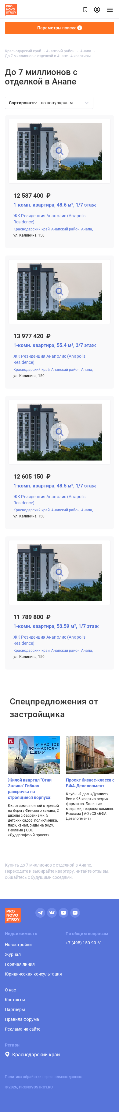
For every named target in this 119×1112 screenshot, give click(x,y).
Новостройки (18, 944)
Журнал (13, 954)
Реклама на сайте (22, 1029)
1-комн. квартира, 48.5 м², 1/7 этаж (54, 486)
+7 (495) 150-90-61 (84, 942)
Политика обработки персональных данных (43, 1077)
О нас (10, 989)
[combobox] (62, 103)
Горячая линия (20, 964)
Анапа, (87, 229)
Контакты (15, 999)
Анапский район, (65, 229)
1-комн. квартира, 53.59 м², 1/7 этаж (56, 626)
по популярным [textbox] (57, 102)
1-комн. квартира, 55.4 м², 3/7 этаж (54, 345)
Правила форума (22, 1019)
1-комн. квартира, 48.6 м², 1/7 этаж (54, 205)
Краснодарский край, (31, 229)
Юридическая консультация (33, 974)
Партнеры (15, 1009)
